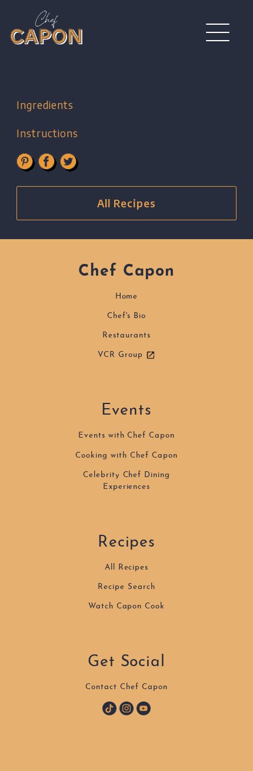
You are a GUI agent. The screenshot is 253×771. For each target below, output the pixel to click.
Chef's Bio (127, 316)
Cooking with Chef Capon (126, 455)
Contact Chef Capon (126, 687)
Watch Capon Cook (126, 606)
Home (126, 296)
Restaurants (126, 335)
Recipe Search (126, 587)
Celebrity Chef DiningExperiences (126, 481)
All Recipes (126, 203)
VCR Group (122, 355)
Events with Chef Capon (126, 435)
